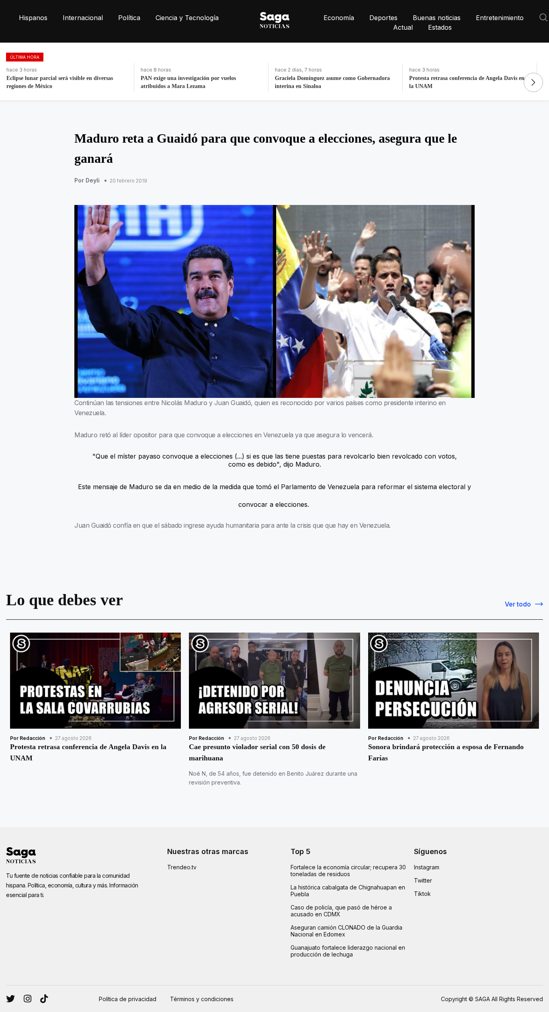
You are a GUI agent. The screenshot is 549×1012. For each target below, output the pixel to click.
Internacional (83, 18)
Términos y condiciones (202, 999)
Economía (339, 18)
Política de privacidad (127, 999)
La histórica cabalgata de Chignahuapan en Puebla (348, 890)
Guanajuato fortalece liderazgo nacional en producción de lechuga (348, 951)
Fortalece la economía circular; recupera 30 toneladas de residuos (348, 870)
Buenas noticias (437, 18)
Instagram (426, 867)
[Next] (533, 82)
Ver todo (518, 604)
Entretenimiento (500, 18)
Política (129, 18)
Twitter (423, 880)
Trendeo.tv (182, 867)
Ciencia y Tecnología (187, 18)
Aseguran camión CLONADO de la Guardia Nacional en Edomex (346, 931)
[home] (274, 18)
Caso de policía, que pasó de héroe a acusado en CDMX (341, 911)
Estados (440, 27)
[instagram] (10, 999)
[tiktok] (44, 999)
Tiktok (422, 893)
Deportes (383, 18)
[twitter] (27, 999)
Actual (403, 27)
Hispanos (33, 18)
